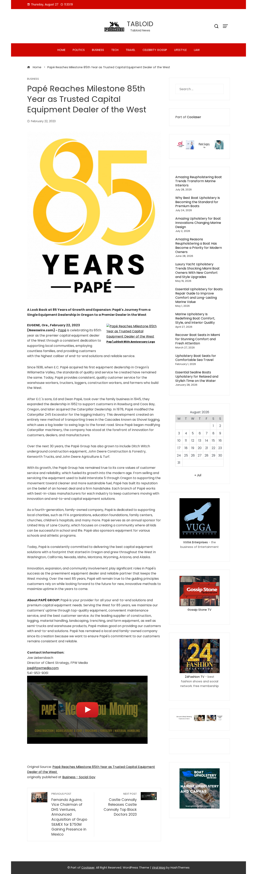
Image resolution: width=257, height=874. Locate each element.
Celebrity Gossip (155, 50)
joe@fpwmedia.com (43, 668)
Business (98, 50)
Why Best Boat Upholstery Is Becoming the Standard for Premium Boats (197, 202)
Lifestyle (180, 50)
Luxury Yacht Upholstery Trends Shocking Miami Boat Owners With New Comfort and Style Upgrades (197, 270)
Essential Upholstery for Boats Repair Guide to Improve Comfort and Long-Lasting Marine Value (199, 295)
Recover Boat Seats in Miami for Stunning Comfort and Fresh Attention (197, 339)
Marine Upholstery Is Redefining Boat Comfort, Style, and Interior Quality (195, 318)
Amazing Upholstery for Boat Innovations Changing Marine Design (198, 222)
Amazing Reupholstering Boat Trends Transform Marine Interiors (198, 181)
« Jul (198, 475)
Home (61, 50)
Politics (79, 50)
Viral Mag (158, 868)
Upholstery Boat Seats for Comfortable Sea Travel (195, 357)
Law (197, 50)
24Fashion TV (194, 677)
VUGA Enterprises (195, 542)
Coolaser (194, 117)
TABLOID (140, 23)
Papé (62, 330)
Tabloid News (140, 30)
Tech (114, 50)
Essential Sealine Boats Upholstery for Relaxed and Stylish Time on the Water (196, 376)
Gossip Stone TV (199, 610)
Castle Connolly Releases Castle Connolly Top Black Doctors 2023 (120, 804)
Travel (130, 50)
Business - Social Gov (78, 777)
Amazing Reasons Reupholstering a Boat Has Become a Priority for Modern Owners (198, 245)
